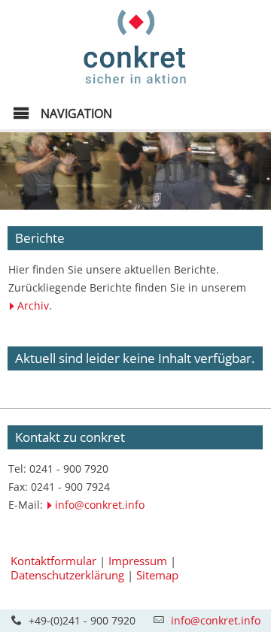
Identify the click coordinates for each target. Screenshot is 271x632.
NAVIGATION (75, 113)
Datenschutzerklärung (67, 574)
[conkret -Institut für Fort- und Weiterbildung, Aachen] (135, 87)
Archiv (33, 305)
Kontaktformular (53, 560)
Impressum (137, 560)
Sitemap (157, 574)
